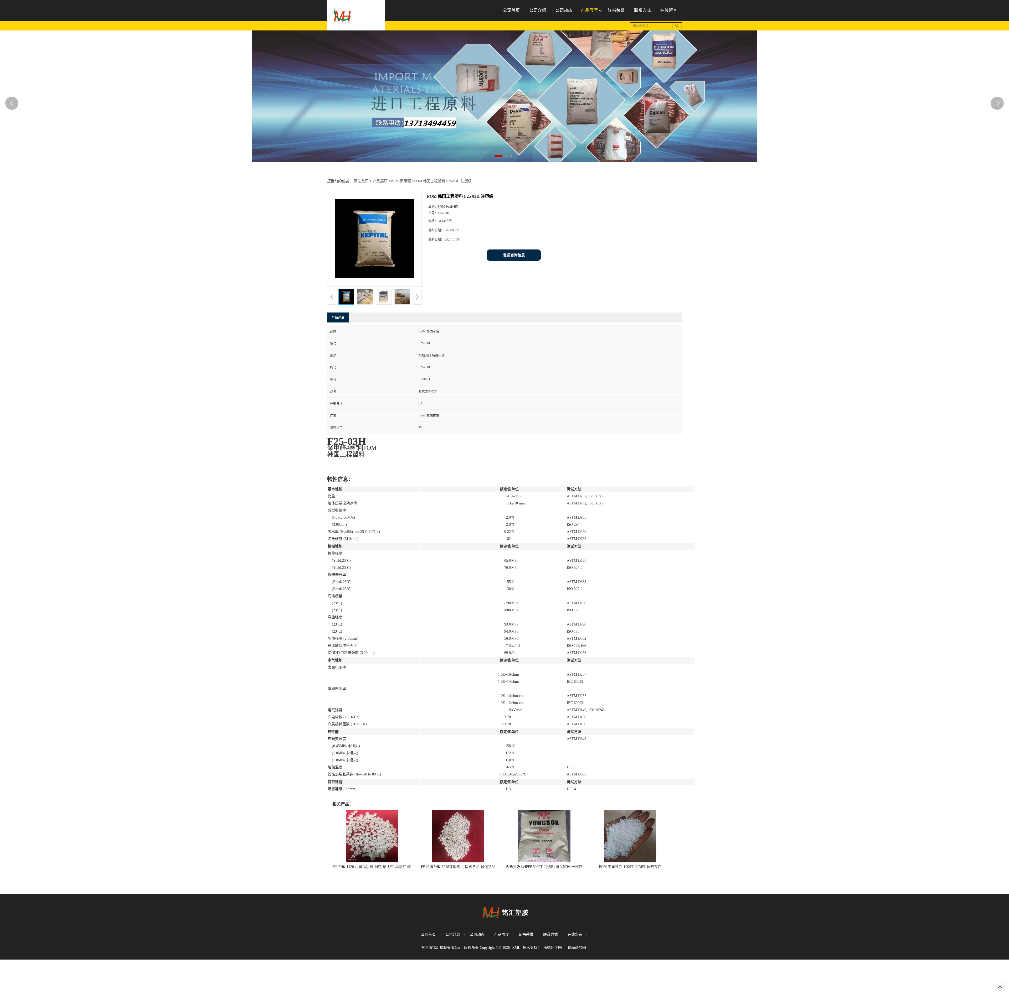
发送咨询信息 (514, 255)
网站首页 (361, 181)
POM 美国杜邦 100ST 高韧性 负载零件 (630, 867)
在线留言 (575, 934)
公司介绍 (452, 934)
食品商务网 (577, 948)
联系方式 (550, 934)
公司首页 (428, 934)
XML (516, 948)
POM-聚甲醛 (401, 181)
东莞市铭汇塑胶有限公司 (441, 948)
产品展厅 (380, 181)
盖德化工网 (552, 948)
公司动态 (477, 934)
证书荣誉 (526, 934)
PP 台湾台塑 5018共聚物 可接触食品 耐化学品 (458, 867)
